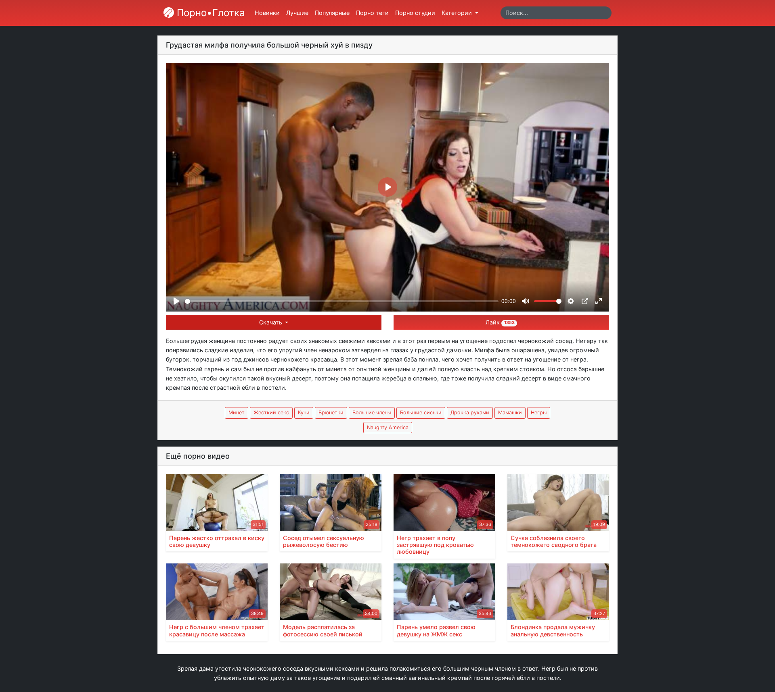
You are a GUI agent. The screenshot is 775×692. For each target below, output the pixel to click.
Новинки (267, 12)
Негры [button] (539, 412)
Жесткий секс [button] (271, 412)
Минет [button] (236, 412)
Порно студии (415, 12)
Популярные (332, 12)
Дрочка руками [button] (469, 412)
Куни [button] (304, 412)
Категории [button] (457, 12)
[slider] (342, 301)
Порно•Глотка (209, 13)
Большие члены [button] (371, 412)
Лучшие (297, 12)
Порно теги (372, 12)
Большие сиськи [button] (421, 412)
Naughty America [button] (387, 427)
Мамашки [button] (510, 412)
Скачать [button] (271, 322)
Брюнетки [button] (331, 412)
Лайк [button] (500, 322)
